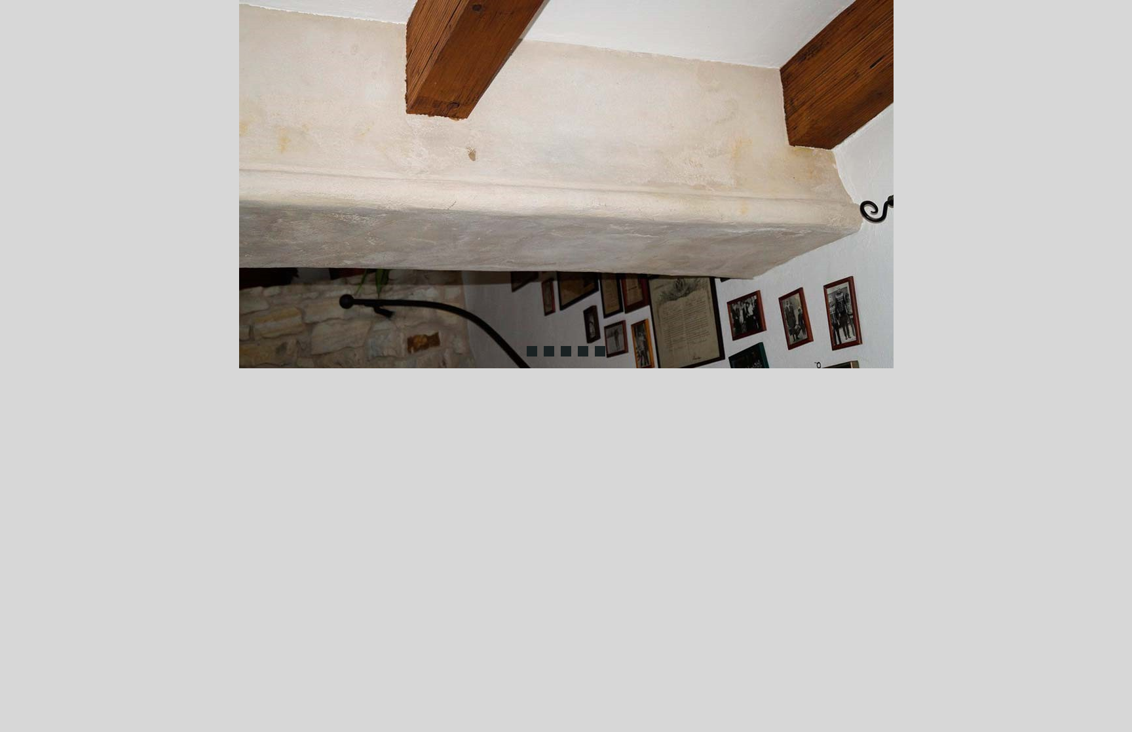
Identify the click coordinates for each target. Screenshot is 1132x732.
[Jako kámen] (532, 351)
